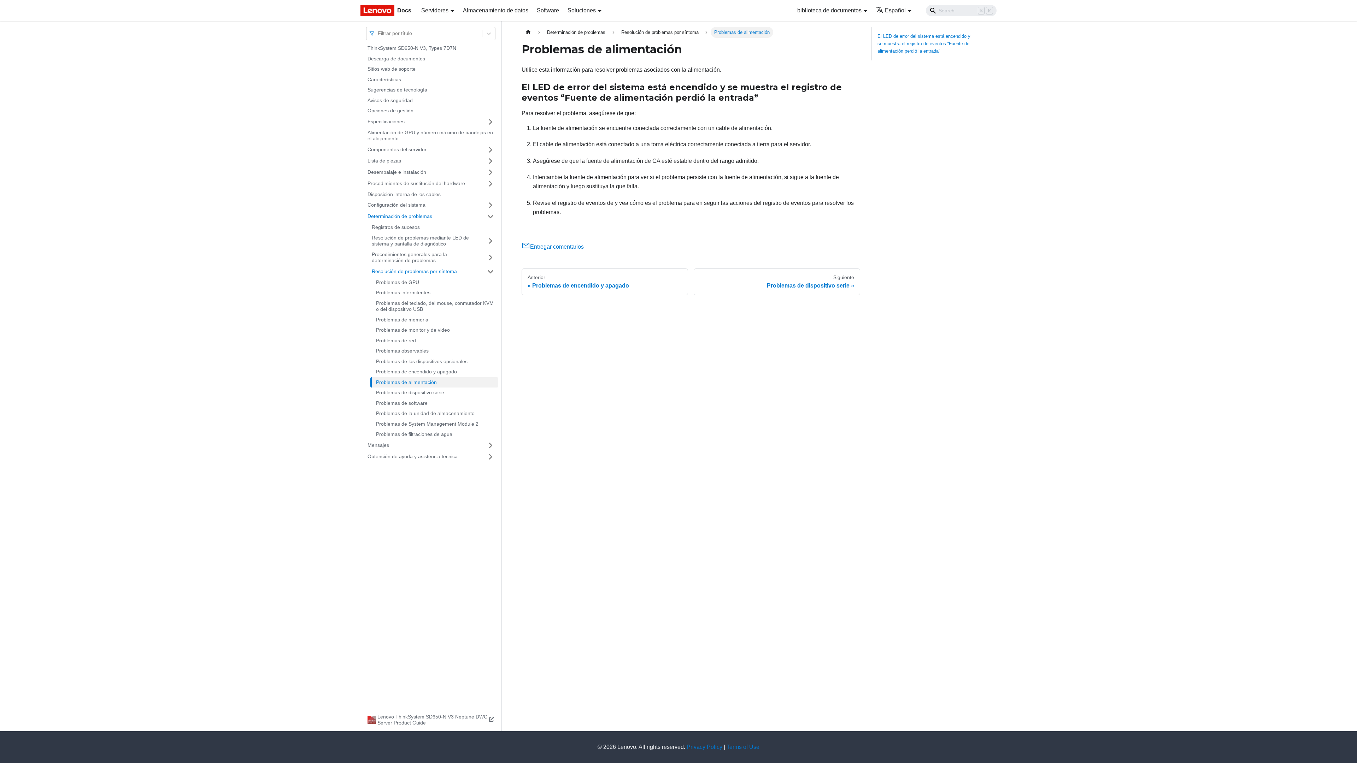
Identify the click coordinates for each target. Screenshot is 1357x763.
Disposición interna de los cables (404, 194)
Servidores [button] (434, 10)
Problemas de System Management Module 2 (427, 424)
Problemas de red (396, 340)
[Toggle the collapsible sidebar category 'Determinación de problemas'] (490, 216)
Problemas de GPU (397, 282)
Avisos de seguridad (390, 100)
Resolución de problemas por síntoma (414, 271)
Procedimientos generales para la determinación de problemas (409, 258)
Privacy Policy (704, 747)
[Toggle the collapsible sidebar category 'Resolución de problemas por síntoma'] (490, 271)
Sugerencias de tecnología (397, 90)
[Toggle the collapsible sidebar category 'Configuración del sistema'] (490, 205)
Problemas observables (402, 351)
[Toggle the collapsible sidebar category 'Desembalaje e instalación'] (490, 172)
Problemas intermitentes (403, 292)
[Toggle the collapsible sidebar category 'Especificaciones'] (490, 122)
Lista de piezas (384, 161)
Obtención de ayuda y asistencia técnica (413, 456)
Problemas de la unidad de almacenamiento (425, 413)
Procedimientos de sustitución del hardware (416, 183)
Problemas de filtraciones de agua (414, 434)
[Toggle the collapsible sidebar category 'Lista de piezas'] (490, 161)
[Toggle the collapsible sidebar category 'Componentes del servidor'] (490, 149)
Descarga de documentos (396, 58)
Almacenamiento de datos (495, 10)
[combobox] (378, 33)
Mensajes (378, 445)
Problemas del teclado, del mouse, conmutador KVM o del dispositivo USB (435, 306)
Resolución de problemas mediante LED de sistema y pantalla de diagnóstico (420, 241)
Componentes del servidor (397, 149)
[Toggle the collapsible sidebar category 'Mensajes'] (490, 445)
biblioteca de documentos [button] (829, 10)
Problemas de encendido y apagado (416, 371)
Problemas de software (402, 403)
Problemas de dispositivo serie (410, 392)
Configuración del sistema (396, 205)
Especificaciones (386, 121)
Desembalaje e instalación (397, 172)
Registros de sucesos (396, 227)
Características (384, 79)
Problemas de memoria (402, 320)
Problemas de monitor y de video (413, 330)
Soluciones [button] (582, 10)
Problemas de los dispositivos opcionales (422, 361)
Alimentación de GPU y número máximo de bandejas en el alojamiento (430, 136)
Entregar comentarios (557, 247)
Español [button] (895, 10)
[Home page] (528, 32)
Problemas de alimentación (406, 382)
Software (548, 10)
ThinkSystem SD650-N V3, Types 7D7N (412, 48)
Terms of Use (743, 747)
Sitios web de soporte (392, 69)
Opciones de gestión (390, 110)
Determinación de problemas (400, 216)
